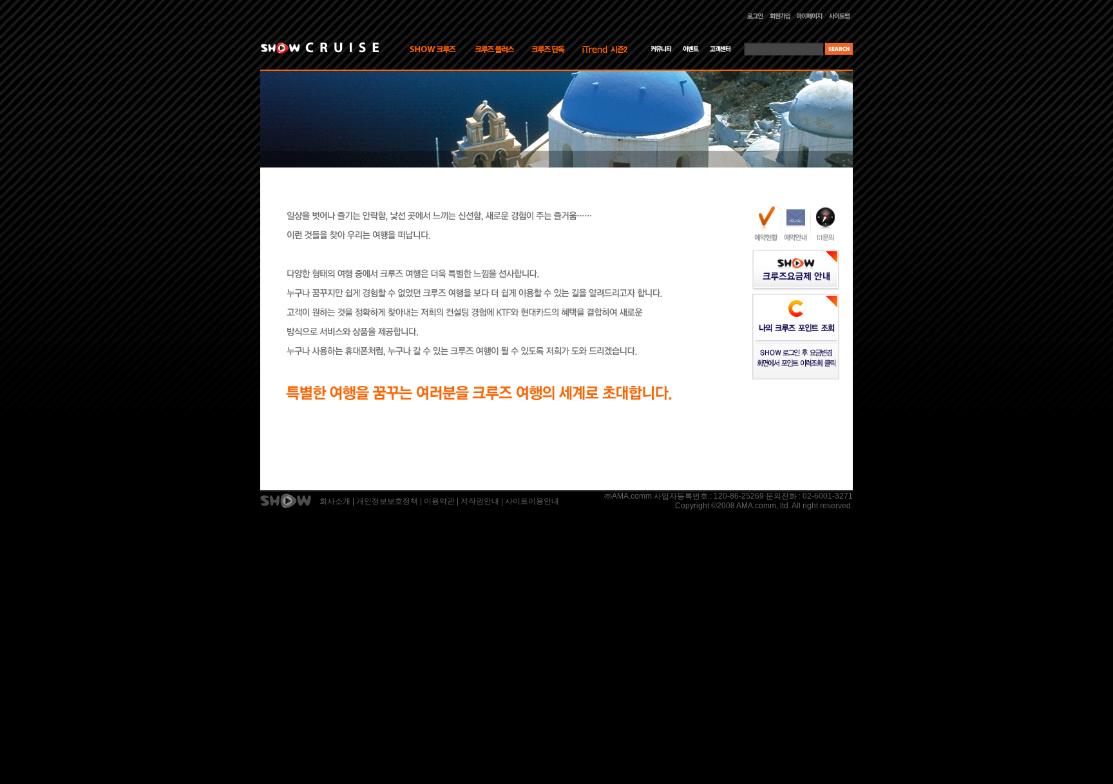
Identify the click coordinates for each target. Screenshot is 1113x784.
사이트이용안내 (532, 501)
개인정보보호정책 (387, 501)
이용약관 (439, 501)
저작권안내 (480, 501)
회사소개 (334, 501)
